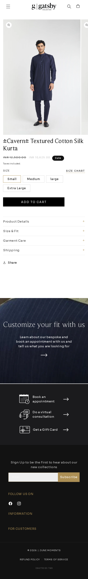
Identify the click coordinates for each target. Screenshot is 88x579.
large (54, 181)
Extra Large (16, 190)
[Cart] (78, 7)
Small (12, 181)
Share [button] (12, 265)
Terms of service (56, 561)
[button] (8, 7)
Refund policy (30, 561)
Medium (33, 181)
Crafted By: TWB (44, 570)
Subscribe (69, 479)
